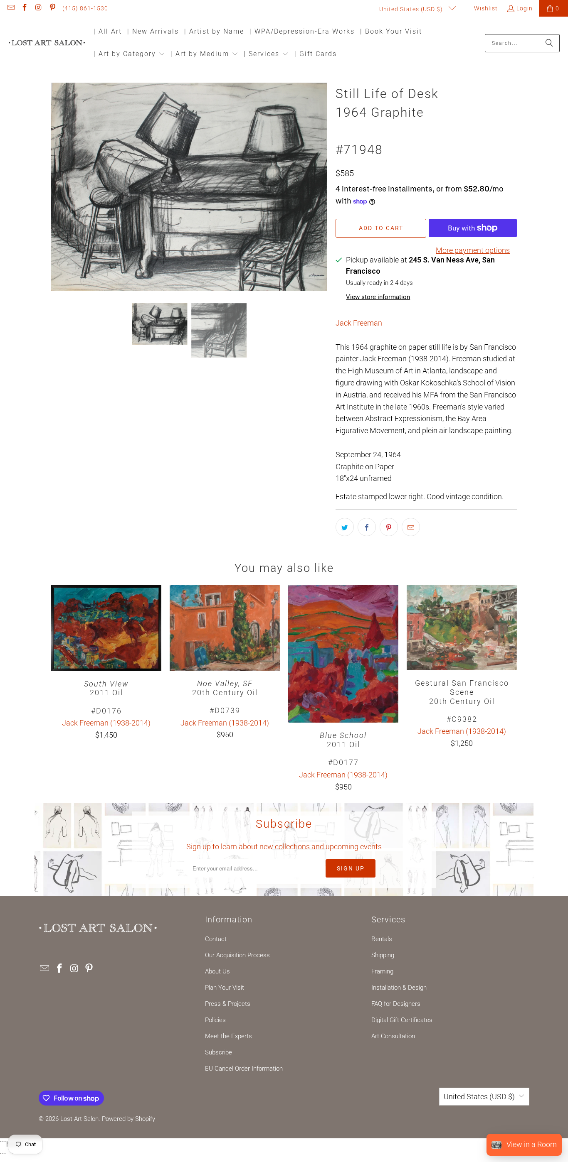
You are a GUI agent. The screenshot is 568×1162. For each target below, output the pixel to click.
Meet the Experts (228, 1036)
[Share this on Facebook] (367, 527)
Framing (382, 971)
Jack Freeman (359, 323)
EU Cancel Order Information (244, 1068)
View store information (378, 297)
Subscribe (218, 1052)
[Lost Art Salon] (46, 43)
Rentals (381, 939)
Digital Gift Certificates (401, 1020)
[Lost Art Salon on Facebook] (24, 8)
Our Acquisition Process (237, 955)
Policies (215, 1020)
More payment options (473, 250)
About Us (217, 971)
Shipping (382, 955)
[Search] (549, 43)
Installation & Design (399, 987)
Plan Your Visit (224, 987)
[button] (129, 54)
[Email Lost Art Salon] (10, 8)
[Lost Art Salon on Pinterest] (52, 8)
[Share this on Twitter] (345, 527)
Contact (216, 939)
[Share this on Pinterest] (389, 527)
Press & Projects (227, 1004)
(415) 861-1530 (85, 8)
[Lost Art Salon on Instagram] (38, 8)
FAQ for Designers (395, 1004)
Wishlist (485, 8)
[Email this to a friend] (411, 527)
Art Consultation (393, 1036)
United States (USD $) (412, 9)
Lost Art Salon (79, 1119)
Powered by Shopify (128, 1119)
